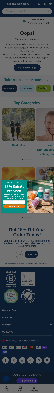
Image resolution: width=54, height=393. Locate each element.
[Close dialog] (51, 181)
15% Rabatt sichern (14, 206)
